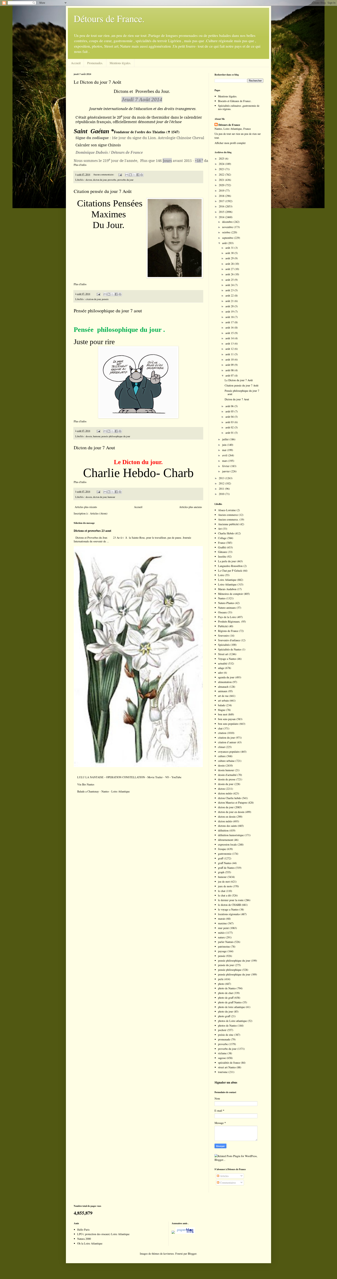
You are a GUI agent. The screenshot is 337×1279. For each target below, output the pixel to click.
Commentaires (227, 1182)
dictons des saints (227, 826)
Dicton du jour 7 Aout (94, 447)
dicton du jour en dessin (231, 812)
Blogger (192, 1253)
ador (220, 672)
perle (220, 979)
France (221, 542)
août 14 (229, 338)
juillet (225, 439)
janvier (226, 471)
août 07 (229, 375)
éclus (175, 121)
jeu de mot (224, 881)
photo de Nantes (227, 988)
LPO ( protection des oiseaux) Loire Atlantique (103, 1234)
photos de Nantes (227, 1025)
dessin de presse (226, 779)
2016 (222, 206)
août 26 (229, 274)
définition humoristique (231, 835)
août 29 (229, 258)
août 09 (229, 365)
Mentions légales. (120, 63)
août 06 (229, 406)
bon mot (222, 714)
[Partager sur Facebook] (138, 175)
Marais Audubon (227, 589)
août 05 (229, 411)
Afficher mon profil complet (230, 143)
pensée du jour (226, 965)
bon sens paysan (227, 719)
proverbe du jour (125, 179)
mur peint (223, 928)
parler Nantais (225, 942)
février (226, 466)
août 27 (229, 269)
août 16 (229, 327)
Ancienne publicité (228, 524)
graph (221, 872)
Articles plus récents (86, 507)
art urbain (223, 700)
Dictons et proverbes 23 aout (92, 530)
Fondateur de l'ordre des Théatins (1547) (146, 131)
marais (221, 918)
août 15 (229, 333)
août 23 (229, 290)
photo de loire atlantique (231, 1007)
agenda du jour (226, 677)
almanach (223, 686)
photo (221, 984)
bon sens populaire (228, 724)
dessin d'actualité (227, 775)
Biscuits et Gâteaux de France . (235, 101)
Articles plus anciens (190, 507)
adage (221, 668)
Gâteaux (222, 552)
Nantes (221, 598)
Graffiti (222, 547)
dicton (89, 179)
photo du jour (225, 1011)
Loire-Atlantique (227, 584)
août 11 (229, 354)
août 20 (229, 306)
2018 (222, 196)
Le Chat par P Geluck (230, 570)
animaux (222, 691)
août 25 (229, 280)
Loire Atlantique (227, 580)
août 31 (229, 248)
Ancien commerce (228, 515)
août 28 (229, 264)
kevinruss (168, 1253)
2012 (222, 483)
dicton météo (225, 793)
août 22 (229, 295)
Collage (222, 538)
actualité (222, 663)
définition (223, 830)
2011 (222, 488)
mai (224, 450)
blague (221, 710)
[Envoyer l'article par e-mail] (119, 174)
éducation (144, 108)
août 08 (229, 370)
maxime (222, 923)
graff (220, 858)
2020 (222, 185)
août (225, 243)
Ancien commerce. (228, 519)
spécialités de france (229, 1062)
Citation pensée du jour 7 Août (103, 191)
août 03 (229, 422)
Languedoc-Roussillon (230, 566)
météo (221, 932)
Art (220, 528)
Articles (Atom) (98, 513)
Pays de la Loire (227, 617)
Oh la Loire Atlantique (89, 1243)
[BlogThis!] (130, 175)
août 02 (229, 427)
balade (221, 705)
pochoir (222, 1030)
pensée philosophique (229, 970)
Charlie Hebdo (226, 533)
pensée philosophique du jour (115, 436)
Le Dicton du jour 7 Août (97, 82)
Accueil (76, 63)
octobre (226, 232)
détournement (225, 840)
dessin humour (226, 770)
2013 (222, 478)
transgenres (185, 108)
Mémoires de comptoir (230, 594)
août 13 (229, 343)
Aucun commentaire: (104, 174)
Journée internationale (108, 108)
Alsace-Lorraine (227, 510)
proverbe (112, 179)
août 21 (229, 301)
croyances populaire (229, 751)
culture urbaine (226, 761)
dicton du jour (99, 179)
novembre (228, 227)
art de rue (223, 696)
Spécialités (224, 645)
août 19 (229, 311)
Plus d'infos (80, 165)
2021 (222, 180)
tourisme (223, 1072)
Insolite (222, 556)
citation (222, 733)
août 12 (229, 349)
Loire (221, 575)
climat (221, 747)
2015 (222, 212)
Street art (223, 654)
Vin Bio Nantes (85, 784)
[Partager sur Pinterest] (142, 175)
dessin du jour (225, 784)
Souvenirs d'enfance (229, 640)
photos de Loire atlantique (232, 1021)
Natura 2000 (84, 1239)
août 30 (229, 253)
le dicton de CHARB (229, 905)
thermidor (161, 117)
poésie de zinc (225, 1035)
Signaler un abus (226, 1082)
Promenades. (95, 63)
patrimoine (224, 946)
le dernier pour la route (231, 900)
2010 (222, 494)
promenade (224, 1039)
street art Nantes (227, 1067)
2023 (222, 169)
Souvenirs (223, 635)
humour (96, 436)
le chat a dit (224, 895)
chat (220, 728)
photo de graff (225, 997)
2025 (222, 158)
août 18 (229, 317)
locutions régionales (229, 914)
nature (221, 937)
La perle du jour (227, 561)
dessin (89, 436)
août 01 (229, 432)
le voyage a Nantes (228, 909)
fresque (222, 849)
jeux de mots (225, 886)
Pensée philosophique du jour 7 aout (108, 310)
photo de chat (225, 993)
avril (225, 455)
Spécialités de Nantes (229, 649)
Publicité (223, 626)
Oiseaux (222, 612)
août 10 (229, 359)
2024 (222, 164)
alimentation (225, 682)
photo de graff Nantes (230, 1002)
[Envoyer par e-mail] (127, 175)
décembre (227, 222)
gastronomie (224, 853)
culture (222, 756)
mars (225, 461)
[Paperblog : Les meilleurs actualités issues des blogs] (173, 1233)
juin (224, 445)
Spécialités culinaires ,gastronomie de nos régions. (238, 107)
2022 (222, 174)
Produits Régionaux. (229, 621)
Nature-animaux (227, 607)
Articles (224, 1176)
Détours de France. (109, 18)
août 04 (229, 416)
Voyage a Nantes (227, 659)
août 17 (229, 322)
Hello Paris (83, 1229)
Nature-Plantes (226, 603)
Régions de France (228, 631)
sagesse (222, 1058)
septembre (228, 238)
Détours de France (229, 125)
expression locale (227, 844)
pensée (105, 299)
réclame (222, 1053)
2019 (222, 190)
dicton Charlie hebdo (229, 798)
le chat (221, 891)
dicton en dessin (227, 816)
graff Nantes (224, 863)
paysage (222, 951)
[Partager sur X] (134, 175)
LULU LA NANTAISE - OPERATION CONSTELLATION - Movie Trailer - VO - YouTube (129, 777)
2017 (222, 201)
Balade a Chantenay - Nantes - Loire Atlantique (103, 791)
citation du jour (93, 299)
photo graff (224, 1016)
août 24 (229, 285)
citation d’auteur (227, 742)
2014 (222, 217)
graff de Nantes (226, 868)
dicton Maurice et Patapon (232, 802)
